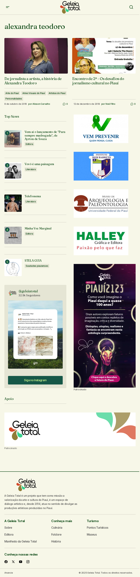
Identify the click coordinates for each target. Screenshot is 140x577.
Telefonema (33, 196)
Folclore (56, 534)
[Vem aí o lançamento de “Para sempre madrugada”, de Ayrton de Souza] (13, 138)
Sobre (8, 527)
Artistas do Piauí (57, 93)
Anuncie (8, 572)
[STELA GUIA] (13, 267)
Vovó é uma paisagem (39, 164)
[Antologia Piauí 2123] (105, 326)
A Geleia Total (14, 521)
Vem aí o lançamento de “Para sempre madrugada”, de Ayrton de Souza (45, 135)
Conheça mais (61, 521)
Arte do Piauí (12, 93)
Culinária (56, 527)
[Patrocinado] (70, 429)
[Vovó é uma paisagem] (13, 171)
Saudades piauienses (37, 266)
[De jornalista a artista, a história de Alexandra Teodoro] (36, 56)
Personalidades (13, 98)
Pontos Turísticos (97, 527)
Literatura (31, 169)
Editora (29, 144)
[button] (7, 7)
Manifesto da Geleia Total (20, 541)
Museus (92, 534)
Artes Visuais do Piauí (33, 93)
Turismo (93, 521)
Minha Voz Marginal (38, 228)
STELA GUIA (33, 260)
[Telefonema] (13, 203)
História (56, 541)
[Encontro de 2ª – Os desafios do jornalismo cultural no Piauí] (104, 56)
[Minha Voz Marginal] (13, 235)
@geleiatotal (28, 291)
